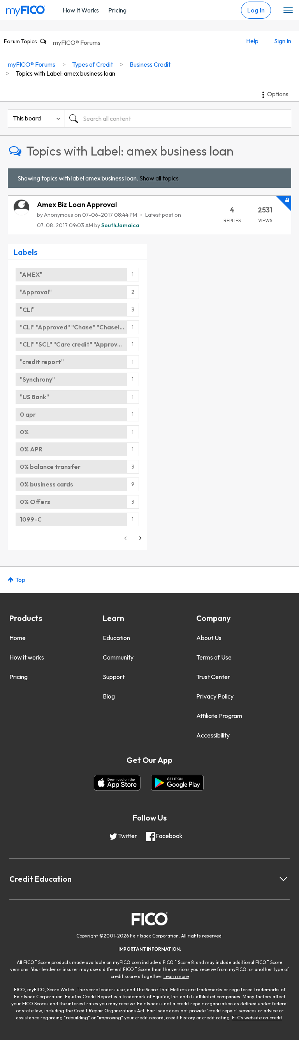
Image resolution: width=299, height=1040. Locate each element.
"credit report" (42, 362)
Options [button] (277, 94)
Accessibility (213, 735)
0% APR (31, 449)
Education (116, 638)
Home (17, 638)
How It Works (81, 10)
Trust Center (213, 677)
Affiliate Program (219, 716)
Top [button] (20, 580)
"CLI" (27, 309)
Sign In (282, 41)
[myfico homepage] (25, 9)
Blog (109, 696)
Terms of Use (214, 657)
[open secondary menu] (288, 10)
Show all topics (159, 178)
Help (252, 41)
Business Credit (150, 64)
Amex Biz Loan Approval (77, 204)
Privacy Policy (215, 696)
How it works (26, 657)
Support (114, 677)
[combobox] (178, 118)
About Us (209, 638)
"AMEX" (31, 274)
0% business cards (46, 484)
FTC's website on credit (257, 1018)
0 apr (28, 414)
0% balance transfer (50, 466)
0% (24, 432)
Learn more (176, 976)
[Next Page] (140, 538)
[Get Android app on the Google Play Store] (177, 782)
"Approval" (36, 292)
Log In (256, 10)
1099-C (31, 519)
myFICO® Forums (76, 42)
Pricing (117, 10)
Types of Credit (92, 64)
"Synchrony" (37, 379)
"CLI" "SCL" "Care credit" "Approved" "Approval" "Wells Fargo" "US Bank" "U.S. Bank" (79, 344)
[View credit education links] (283, 879)
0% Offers (35, 502)
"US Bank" (34, 397)
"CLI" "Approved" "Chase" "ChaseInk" (74, 327)
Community (118, 657)
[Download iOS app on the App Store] (117, 782)
